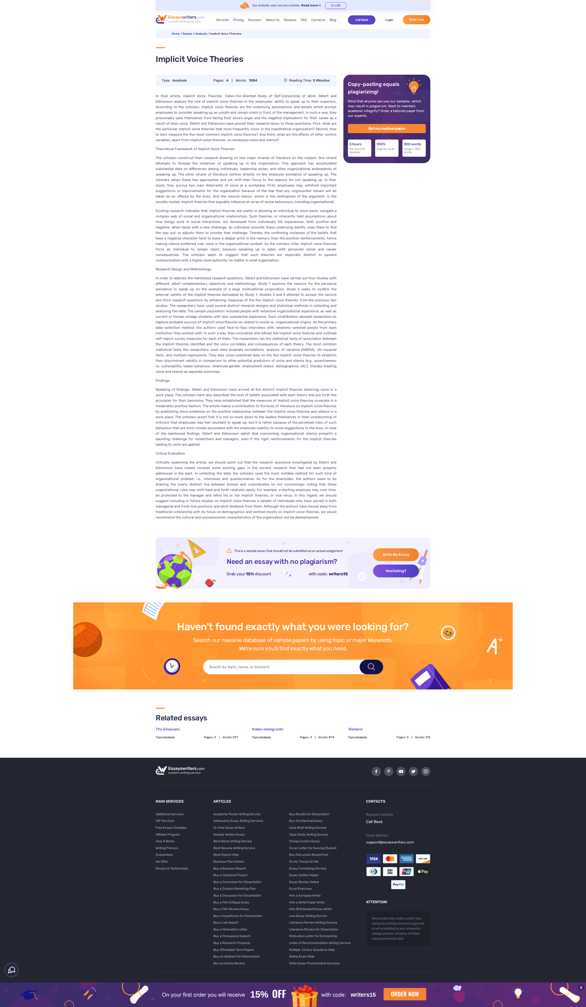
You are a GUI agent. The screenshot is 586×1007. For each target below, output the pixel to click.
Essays (187, 33)
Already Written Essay (229, 835)
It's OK (336, 6)
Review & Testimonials (172, 868)
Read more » (311, 5)
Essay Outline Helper (304, 875)
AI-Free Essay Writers (229, 828)
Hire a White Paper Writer (307, 902)
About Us (272, 20)
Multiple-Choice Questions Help (312, 950)
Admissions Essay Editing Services (238, 821)
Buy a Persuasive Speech (232, 936)
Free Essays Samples (171, 828)
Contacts (318, 20)
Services (222, 20)
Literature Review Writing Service (313, 923)
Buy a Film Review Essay (231, 909)
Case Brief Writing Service (307, 828)
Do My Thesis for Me (303, 862)
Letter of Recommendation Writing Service (320, 943)
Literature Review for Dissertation (313, 929)
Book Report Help (226, 855)
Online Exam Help (301, 956)
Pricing (238, 20)
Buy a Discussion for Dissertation (237, 895)
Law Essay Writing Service (308, 916)
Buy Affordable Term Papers (233, 950)
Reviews (290, 20)
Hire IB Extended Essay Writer (310, 909)
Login (389, 20)
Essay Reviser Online (304, 882)
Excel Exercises (300, 889)
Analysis (201, 33)
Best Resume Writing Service (234, 848)
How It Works (165, 841)
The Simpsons (168, 729)
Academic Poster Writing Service (237, 814)
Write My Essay (396, 554)
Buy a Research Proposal (231, 943)
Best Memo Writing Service (232, 841)
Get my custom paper (387, 128)
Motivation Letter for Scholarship (313, 936)
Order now (416, 19)
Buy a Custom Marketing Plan (234, 889)
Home (176, 33)
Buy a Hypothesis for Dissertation (237, 916)
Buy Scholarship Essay (306, 821)
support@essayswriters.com (390, 842)
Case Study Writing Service (308, 835)
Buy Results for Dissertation (309, 814)
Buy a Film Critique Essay (231, 902)
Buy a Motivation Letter (230, 929)
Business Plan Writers (228, 862)
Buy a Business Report (229, 868)
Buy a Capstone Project (230, 875)
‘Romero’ (355, 729)
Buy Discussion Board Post (308, 855)
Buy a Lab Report (225, 923)
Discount (254, 20)
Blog (333, 20)
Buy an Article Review (229, 963)
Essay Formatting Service (307, 868)
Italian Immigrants (267, 729)
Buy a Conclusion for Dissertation (237, 882)
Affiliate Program (168, 835)
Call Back (361, 20)
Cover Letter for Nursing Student (312, 848)
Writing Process (167, 848)
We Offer (162, 862)
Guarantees (164, 855)
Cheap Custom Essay (304, 841)
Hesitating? (396, 571)
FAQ (304, 20)
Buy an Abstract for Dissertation (236, 956)
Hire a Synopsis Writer (305, 895)
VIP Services (165, 821)
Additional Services (170, 814)
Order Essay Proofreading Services (314, 963)
